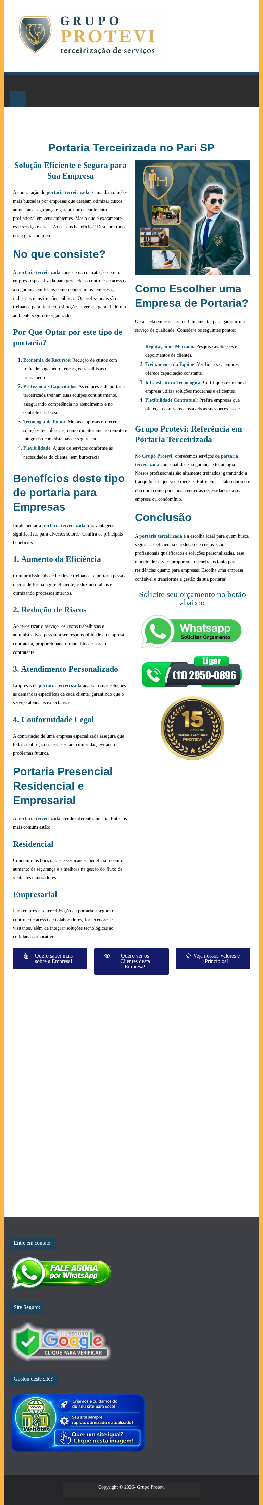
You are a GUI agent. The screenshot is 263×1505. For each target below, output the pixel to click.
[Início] (18, 83)
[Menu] (18, 99)
